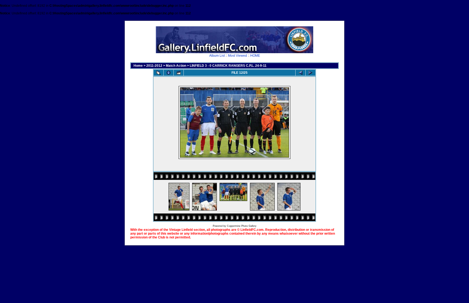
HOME (255, 56)
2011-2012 (154, 66)
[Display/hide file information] (168, 73)
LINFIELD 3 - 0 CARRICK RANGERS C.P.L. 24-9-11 (228, 66)
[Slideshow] (178, 73)
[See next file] (310, 73)
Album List (217, 56)
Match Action (176, 66)
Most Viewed (237, 56)
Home (138, 66)
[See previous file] (300, 73)
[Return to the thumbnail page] (158, 73)
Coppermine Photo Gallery (241, 226)
